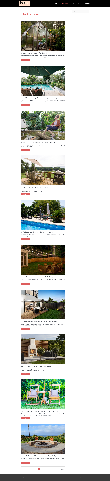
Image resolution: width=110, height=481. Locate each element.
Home (56, 3)
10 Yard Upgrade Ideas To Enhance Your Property (37, 232)
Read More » (25, 60)
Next (62, 469)
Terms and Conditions (78, 477)
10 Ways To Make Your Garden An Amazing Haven (38, 142)
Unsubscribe (87, 3)
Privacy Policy (86, 477)
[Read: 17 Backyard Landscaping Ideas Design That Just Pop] (43, 304)
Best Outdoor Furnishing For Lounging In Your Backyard (39, 411)
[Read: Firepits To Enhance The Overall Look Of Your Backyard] (43, 438)
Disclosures (80, 3)
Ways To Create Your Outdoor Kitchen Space (36, 366)
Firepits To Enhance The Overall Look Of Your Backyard (39, 456)
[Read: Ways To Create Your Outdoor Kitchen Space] (43, 349)
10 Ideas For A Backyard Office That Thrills (35, 53)
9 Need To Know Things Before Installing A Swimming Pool (40, 98)
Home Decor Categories (64, 3)
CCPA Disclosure (69, 477)
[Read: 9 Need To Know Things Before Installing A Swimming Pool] (43, 80)
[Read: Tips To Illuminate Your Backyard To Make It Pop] (43, 259)
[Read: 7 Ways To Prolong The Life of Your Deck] (43, 170)
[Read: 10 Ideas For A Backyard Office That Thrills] (43, 35)
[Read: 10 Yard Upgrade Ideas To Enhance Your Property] (43, 214)
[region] (80, 24)
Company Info (73, 3)
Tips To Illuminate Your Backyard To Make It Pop (37, 277)
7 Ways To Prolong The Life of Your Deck (34, 187)
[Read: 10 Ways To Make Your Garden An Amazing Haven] (43, 125)
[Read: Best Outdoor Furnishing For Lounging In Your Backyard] (43, 394)
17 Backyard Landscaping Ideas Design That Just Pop (39, 321)
